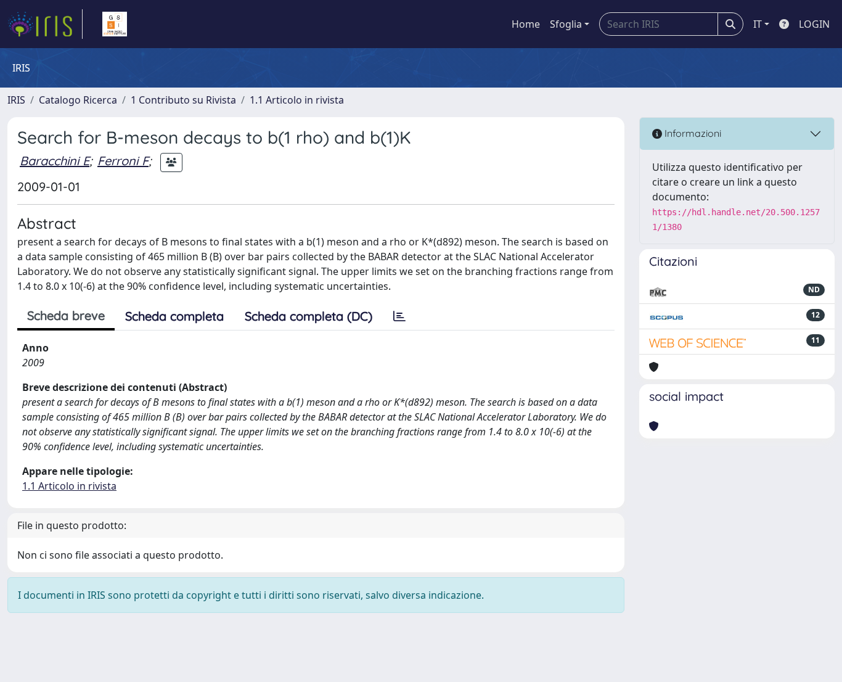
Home (526, 24)
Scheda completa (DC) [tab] (308, 316)
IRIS (16, 100)
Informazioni (691, 133)
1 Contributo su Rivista (183, 100)
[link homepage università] (114, 24)
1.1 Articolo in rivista (297, 100)
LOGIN (814, 24)
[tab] (399, 316)
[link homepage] (45, 24)
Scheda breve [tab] (66, 315)
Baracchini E (54, 160)
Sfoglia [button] (566, 24)
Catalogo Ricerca (78, 100)
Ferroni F (123, 160)
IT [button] (757, 24)
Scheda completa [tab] (174, 316)
